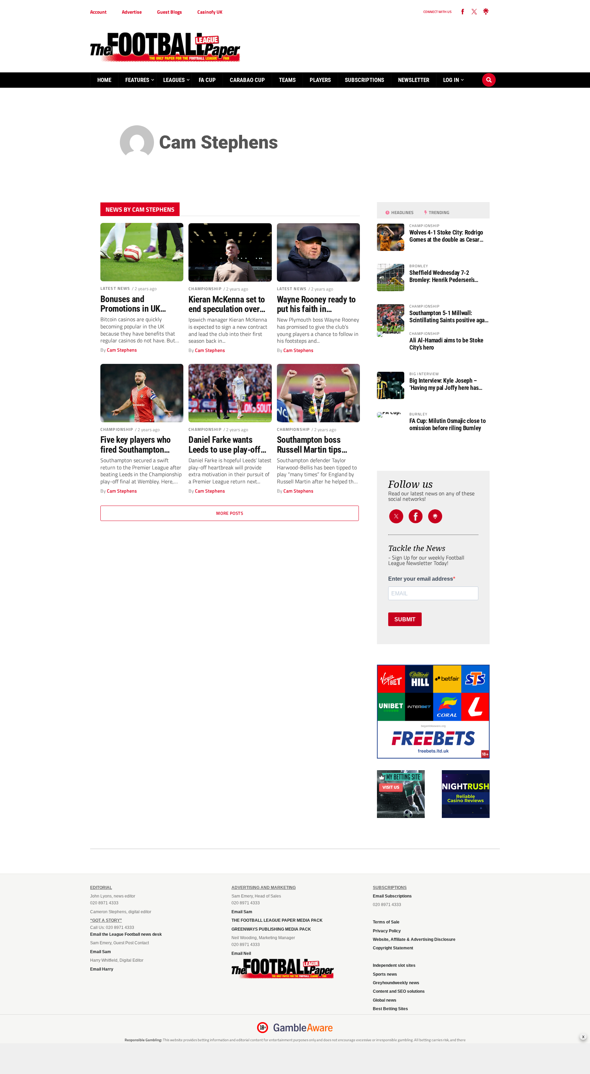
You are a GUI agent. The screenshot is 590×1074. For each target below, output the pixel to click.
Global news (384, 1000)
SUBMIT (405, 619)
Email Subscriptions (392, 896)
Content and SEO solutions (399, 991)
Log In (451, 79)
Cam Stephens (122, 350)
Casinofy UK (209, 11)
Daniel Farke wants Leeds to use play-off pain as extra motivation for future (229, 444)
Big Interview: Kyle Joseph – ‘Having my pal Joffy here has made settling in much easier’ (444, 384)
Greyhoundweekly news (396, 982)
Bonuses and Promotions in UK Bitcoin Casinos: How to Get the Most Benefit (141, 303)
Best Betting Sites (390, 1008)
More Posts (229, 513)
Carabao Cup (247, 79)
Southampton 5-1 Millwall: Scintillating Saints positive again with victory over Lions (449, 316)
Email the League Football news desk (126, 934)
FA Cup (207, 79)
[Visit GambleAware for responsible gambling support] (303, 1027)
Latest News (115, 288)
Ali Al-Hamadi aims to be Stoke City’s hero (446, 344)
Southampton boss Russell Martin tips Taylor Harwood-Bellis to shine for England (314, 444)
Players (320, 79)
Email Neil (241, 953)
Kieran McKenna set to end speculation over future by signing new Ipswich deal (226, 304)
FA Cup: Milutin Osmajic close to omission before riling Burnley (447, 424)
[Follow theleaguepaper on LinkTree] (486, 12)
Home (104, 79)
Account (98, 11)
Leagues (174, 79)
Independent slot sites (394, 965)
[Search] (489, 73)
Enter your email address (420, 579)
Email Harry (101, 969)
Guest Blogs (169, 11)
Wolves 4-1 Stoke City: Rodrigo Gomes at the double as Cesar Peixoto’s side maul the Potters (446, 236)
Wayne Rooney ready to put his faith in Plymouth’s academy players (316, 304)
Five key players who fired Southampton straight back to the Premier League (135, 444)
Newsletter (413, 79)
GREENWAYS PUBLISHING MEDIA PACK (271, 929)
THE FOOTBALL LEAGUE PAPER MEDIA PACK (277, 920)
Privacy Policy (387, 931)
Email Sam (100, 951)
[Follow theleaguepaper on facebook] (462, 12)
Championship (204, 288)
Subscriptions (364, 79)
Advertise (132, 11)
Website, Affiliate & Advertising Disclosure (414, 939)
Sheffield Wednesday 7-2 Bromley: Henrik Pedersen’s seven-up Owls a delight (441, 276)
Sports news (385, 974)
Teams (287, 79)
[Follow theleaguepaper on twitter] (474, 12)
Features (137, 79)
